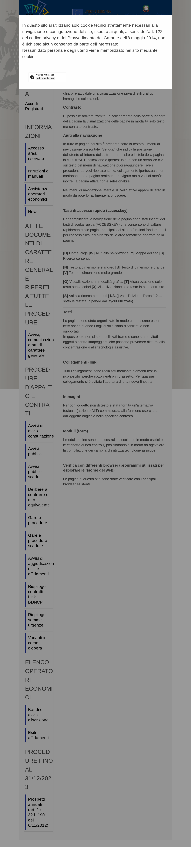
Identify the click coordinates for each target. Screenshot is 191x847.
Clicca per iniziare (45, 78)
